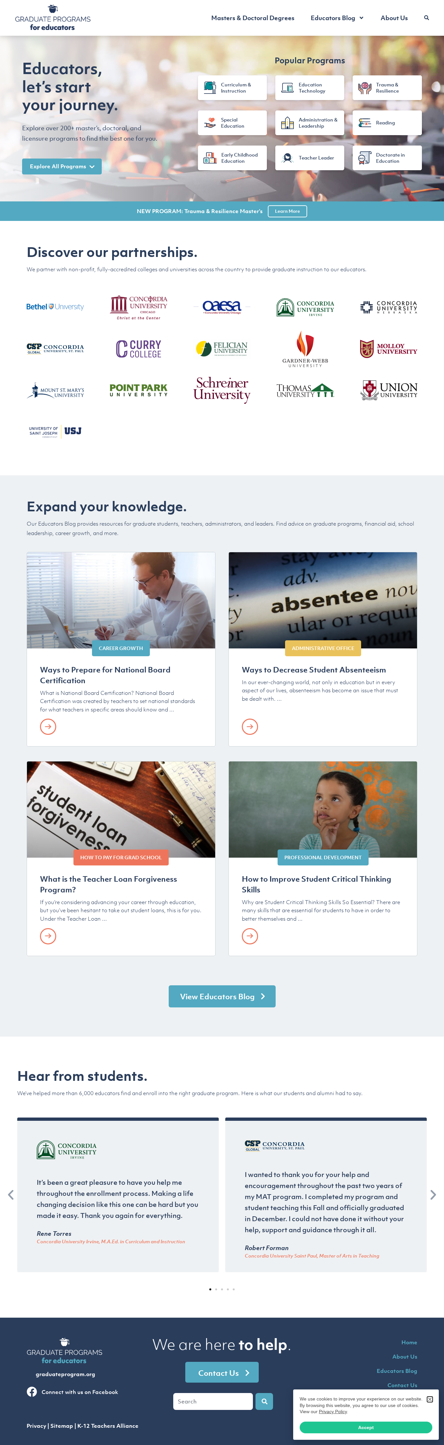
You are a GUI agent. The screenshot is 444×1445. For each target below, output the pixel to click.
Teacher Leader (316, 157)
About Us (394, 18)
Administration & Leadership (318, 122)
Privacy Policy (333, 1411)
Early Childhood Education (239, 157)
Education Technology (312, 87)
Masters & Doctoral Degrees (252, 18)
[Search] (264, 1401)
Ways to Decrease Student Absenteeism (314, 669)
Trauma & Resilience (387, 87)
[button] (10, 1194)
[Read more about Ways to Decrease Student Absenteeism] (250, 727)
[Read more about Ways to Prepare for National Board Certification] (48, 727)
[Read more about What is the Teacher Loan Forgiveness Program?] (48, 936)
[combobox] (213, 1401)
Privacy (36, 1425)
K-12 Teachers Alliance (107, 1425)
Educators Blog (333, 18)
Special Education (232, 122)
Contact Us (402, 1385)
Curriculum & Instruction (236, 87)
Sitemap (61, 1425)
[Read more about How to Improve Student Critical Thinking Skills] (250, 936)
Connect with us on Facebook (80, 1392)
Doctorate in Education (390, 157)
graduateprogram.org (65, 1374)
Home (409, 1342)
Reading (385, 122)
